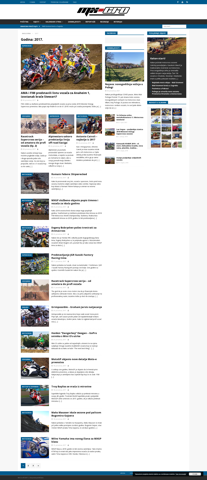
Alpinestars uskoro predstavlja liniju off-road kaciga (60, 139)
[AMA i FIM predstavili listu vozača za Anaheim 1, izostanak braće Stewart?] (61, 67)
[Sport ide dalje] (177, 120)
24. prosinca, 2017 (56, 146)
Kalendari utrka (53, 22)
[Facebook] (178, 2)
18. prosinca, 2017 (59, 366)
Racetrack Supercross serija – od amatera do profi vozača (71, 282)
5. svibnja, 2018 (123, 136)
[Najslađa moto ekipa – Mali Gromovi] (166, 112)
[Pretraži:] (174, 26)
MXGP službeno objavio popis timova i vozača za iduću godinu (74, 202)
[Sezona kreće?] (156, 128)
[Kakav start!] (166, 52)
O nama (32, 2)
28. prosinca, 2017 (29, 149)
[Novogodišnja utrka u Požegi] (156, 143)
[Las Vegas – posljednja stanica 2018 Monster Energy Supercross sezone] (110, 132)
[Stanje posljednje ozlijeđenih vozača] (110, 160)
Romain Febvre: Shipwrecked (69, 174)
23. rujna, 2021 (122, 122)
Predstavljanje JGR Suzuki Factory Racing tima (72, 256)
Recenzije (104, 22)
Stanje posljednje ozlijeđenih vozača (128, 159)
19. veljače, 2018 (123, 163)
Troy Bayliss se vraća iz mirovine (71, 386)
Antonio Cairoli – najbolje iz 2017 (86, 138)
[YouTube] (182, 2)
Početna (24, 22)
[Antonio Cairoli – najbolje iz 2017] (89, 124)
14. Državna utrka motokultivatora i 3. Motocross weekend (129, 117)
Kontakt (43, 2)
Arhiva (22, 2)
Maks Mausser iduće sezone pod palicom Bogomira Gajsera (76, 414)
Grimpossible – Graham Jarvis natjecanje (76, 307)
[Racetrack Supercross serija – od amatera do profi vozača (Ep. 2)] (34, 124)
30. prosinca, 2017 (29, 100)
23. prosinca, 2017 (59, 234)
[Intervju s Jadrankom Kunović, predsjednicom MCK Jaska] (177, 143)
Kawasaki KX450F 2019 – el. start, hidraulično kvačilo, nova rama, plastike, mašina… (129, 145)
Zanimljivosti (74, 22)
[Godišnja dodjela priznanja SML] (177, 135)
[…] (99, 106)
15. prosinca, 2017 (59, 445)
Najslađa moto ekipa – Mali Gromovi (167, 82)
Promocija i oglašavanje (59, 2)
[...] (115, 108)
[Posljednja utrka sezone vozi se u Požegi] (166, 143)
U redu (195, 474)
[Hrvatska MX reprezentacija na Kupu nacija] (156, 135)
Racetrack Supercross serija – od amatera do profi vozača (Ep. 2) (33, 141)
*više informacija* (180, 474)
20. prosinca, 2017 (59, 310)
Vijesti (36, 22)
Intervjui (118, 22)
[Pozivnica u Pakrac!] (156, 120)
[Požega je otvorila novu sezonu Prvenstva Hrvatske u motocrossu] (166, 120)
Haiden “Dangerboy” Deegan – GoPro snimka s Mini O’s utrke (74, 334)
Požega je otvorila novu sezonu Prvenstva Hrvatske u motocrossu (167, 92)
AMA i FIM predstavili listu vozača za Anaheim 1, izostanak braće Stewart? (55, 94)
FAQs (74, 2)
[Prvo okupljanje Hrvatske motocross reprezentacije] (166, 135)
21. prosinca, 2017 (59, 261)
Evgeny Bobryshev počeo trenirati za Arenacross (74, 229)
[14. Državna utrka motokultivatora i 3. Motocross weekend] (110, 117)
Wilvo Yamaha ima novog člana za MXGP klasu (76, 440)
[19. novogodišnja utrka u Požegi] (166, 128)
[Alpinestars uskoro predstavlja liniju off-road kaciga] (61, 124)
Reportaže (90, 22)
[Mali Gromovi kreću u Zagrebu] (177, 112)
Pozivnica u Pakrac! (160, 88)
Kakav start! (157, 58)
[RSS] (187, 2)
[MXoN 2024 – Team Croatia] (177, 128)
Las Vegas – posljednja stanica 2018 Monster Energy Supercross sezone (129, 131)
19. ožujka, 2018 (123, 151)
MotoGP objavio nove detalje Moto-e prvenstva (74, 361)
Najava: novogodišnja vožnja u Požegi (124, 86)
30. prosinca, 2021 (113, 91)
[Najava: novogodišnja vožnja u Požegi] (124, 66)
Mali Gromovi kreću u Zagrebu (165, 85)
